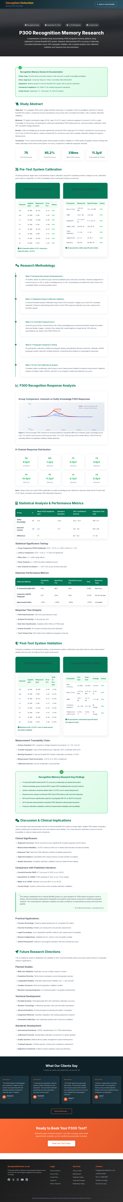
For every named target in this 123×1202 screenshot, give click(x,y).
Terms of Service (55, 1170)
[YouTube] (22, 1179)
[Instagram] (18, 1179)
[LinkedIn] (27, 1179)
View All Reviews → (61, 1111)
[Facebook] (9, 1179)
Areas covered (77, 1170)
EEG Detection (77, 1174)
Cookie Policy (54, 1177)
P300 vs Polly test (55, 1183)
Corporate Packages (79, 1180)
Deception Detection (19, 3)
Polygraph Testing (78, 1177)
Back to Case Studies (107, 4)
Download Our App (101, 1183)
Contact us (53, 1180)
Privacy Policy (54, 1174)
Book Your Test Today (61, 1143)
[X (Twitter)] (13, 1179)
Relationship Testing (78, 1183)
